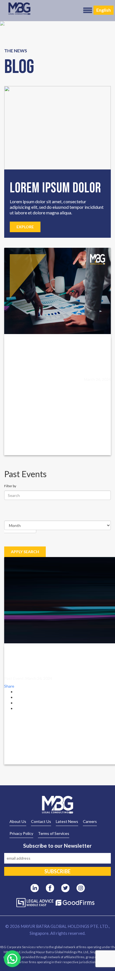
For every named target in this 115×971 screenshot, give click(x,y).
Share (9, 686)
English (103, 10)
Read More (20, 381)
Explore (25, 226)
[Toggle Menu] (87, 10)
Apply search (25, 551)
